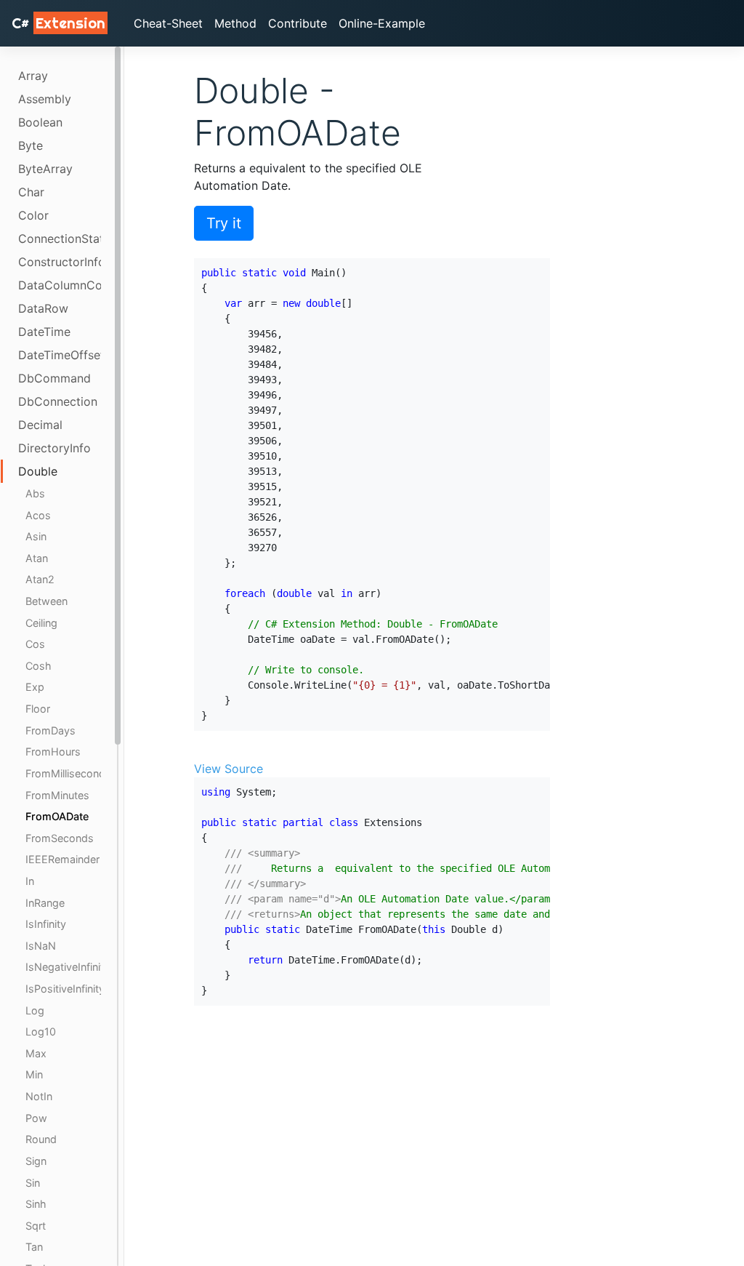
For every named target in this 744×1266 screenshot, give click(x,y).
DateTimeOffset (59, 355)
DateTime (44, 331)
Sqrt (35, 1225)
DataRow (43, 308)
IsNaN (40, 946)
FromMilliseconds (63, 773)
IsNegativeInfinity (63, 967)
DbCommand (54, 378)
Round (41, 1139)
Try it (223, 223)
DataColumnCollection (59, 285)
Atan (36, 558)
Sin (32, 1183)
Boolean (40, 122)
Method (235, 23)
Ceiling (41, 623)
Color (33, 215)
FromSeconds (59, 838)
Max (35, 1053)
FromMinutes (57, 795)
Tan (34, 1247)
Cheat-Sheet (168, 23)
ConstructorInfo (59, 262)
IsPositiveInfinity (63, 988)
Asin (35, 536)
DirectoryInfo (54, 448)
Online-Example (382, 23)
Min (34, 1074)
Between (46, 601)
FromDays (50, 730)
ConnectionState (59, 238)
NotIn (38, 1096)
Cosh (38, 666)
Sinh (35, 1204)
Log (34, 1010)
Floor (37, 708)
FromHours (53, 751)
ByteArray (45, 168)
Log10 (40, 1031)
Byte (30, 145)
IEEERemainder (62, 859)
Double (37, 471)
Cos (35, 644)
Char (31, 192)
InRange (45, 903)
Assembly (44, 99)
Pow (36, 1118)
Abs (35, 493)
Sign (35, 1161)
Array (33, 75)
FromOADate (57, 816)
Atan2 (39, 579)
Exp (34, 687)
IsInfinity (45, 924)
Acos (38, 515)
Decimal (40, 424)
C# (58, 23)
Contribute (297, 23)
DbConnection (57, 401)
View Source (228, 768)
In (29, 881)
